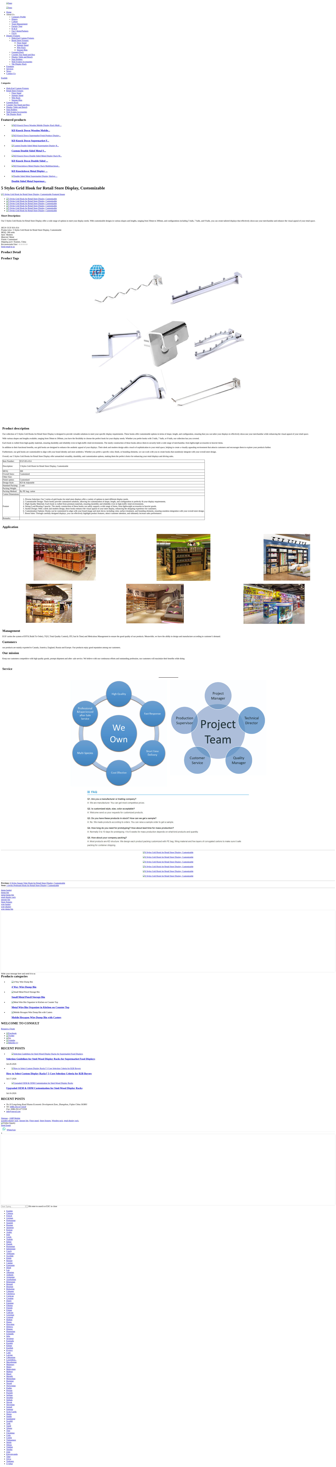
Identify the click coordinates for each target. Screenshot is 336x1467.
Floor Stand (22, 43)
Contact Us (11, 73)
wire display (6, 907)
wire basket (5, 904)
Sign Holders (17, 59)
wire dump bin (7, 909)
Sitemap (4, 1118)
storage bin (5, 900)
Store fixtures (6, 902)
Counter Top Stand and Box (23, 55)
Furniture (10, 66)
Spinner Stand (22, 45)
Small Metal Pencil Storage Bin (28, 997)
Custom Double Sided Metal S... (29, 150)
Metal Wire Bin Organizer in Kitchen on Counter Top (40, 1007)
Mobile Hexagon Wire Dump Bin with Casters (36, 1017)
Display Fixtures (13, 36)
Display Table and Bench (22, 57)
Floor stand (34, 1121)
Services (9, 69)
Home (8, 12)
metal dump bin (7, 895)
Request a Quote (8, 1029)
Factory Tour (17, 26)
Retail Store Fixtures (20, 40)
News (8, 71)
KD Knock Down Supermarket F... (30, 140)
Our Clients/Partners (20, 31)
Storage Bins (22, 50)
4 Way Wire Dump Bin (24, 987)
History (15, 19)
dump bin (5, 892)
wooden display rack (9, 1121)
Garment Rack (18, 52)
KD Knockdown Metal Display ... (30, 171)
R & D (14, 29)
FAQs (14, 33)
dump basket (6, 890)
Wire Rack (21, 47)
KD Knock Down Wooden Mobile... (31, 130)
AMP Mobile (14, 1118)
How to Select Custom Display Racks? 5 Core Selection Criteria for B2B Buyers (49, 1073)
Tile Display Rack (19, 64)
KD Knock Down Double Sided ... (30, 161)
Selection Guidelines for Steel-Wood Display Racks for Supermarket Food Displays (50, 1058)
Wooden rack (57, 1121)
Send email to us (8, 247)
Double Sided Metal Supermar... (29, 181)
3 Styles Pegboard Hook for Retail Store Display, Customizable (32, 885)
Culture (15, 21)
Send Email (6, 1125)
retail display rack (8, 897)
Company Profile (19, 17)
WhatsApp (11, 1130)
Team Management (19, 24)
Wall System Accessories (22, 62)
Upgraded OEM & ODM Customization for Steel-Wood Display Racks (44, 1088)
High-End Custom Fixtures (23, 38)
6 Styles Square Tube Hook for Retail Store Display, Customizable (37, 883)
